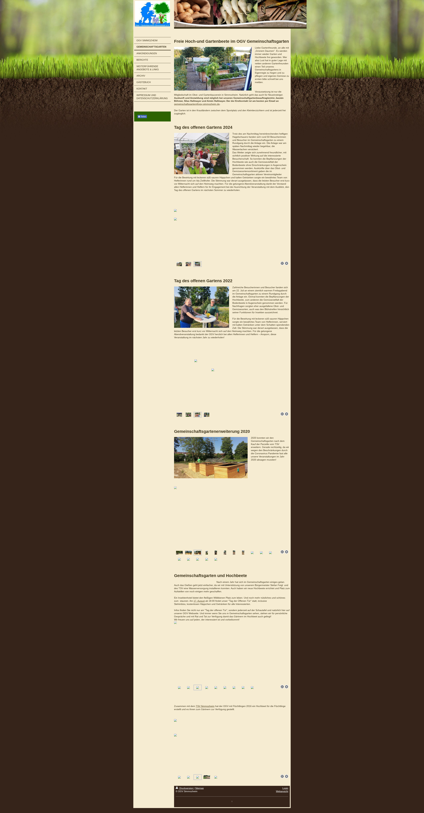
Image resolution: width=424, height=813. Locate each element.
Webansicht (282, 791)
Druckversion (186, 788)
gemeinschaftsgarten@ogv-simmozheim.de (197, 104)
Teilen (143, 117)
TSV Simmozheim (205, 706)
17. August (199, 601)
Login (285, 788)
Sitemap (199, 788)
